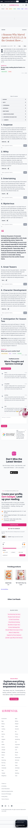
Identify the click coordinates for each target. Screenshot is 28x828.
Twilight (3, 773)
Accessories (4, 718)
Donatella (4, 46)
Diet (2, 731)
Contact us (4, 783)
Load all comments (6, 368)
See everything (5, 589)
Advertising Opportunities (7, 791)
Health (3, 744)
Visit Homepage (14, 699)
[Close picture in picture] (16, 821)
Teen (3, 770)
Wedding (17, 773)
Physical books (4, 71)
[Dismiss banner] (25, 430)
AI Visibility (4, 786)
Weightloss (4, 775)
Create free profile (14, 524)
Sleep (16, 765)
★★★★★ (24, 29)
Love (16, 749)
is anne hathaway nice (14, 627)
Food (7, 8)
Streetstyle (4, 768)
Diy (15, 731)
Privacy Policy (4, 796)
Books (3, 726)
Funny (16, 736)
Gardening (17, 739)
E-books (9, 71)
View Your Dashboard (15, 528)
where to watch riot (14, 632)
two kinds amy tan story (14, 614)
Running (3, 762)
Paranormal (17, 757)
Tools (16, 775)
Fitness (16, 734)
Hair (16, 742)
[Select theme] (23, 5)
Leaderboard (5, 555)
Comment (4, 426)
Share (25, 46)
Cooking (3, 729)
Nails (3, 757)
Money (18, 8)
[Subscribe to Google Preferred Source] (8, 434)
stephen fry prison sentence (14, 635)
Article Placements (6, 788)
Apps (22, 8)
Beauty (3, 723)
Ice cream (19, 353)
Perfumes (17, 760)
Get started (22, 555)
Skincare (3, 765)
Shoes (15, 8)
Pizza (10, 353)
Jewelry (26, 8)
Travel (16, 770)
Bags (3, 721)
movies (3, 29)
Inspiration (17, 744)
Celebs (16, 726)
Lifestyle (3, 749)
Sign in (3, 533)
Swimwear (17, 768)
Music (16, 755)
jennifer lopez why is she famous (14, 637)
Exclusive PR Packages (6, 793)
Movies (3, 755)
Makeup (3, 752)
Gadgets (3, 739)
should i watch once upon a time (14, 630)
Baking (16, 721)
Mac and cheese (4, 353)
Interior (10, 8)
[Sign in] (26, 5)
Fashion (3, 734)
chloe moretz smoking (14, 622)
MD (14, 46)
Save (19, 46)
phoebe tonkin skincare (14, 617)
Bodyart (3, 8)
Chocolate (14, 353)
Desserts (17, 729)
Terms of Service (5, 799)
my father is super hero (14, 624)
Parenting (4, 760)
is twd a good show (14, 619)
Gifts (3, 742)
